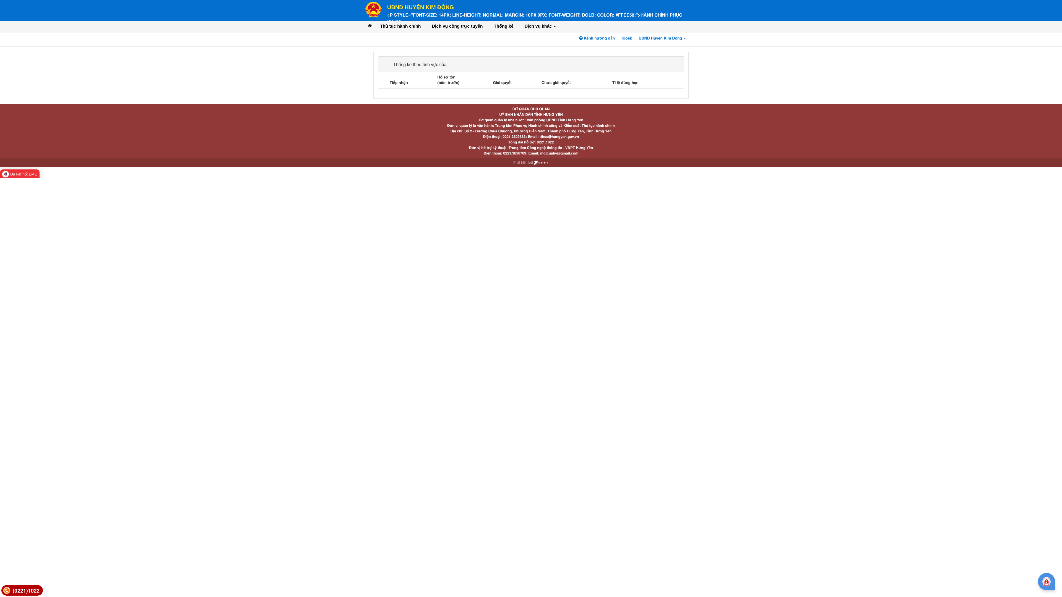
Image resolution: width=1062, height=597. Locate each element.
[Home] (369, 25)
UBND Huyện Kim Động (420, 7)
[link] (22, 590)
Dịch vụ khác (539, 26)
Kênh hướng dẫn (599, 38)
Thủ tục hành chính (400, 26)
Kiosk (626, 38)
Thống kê (504, 26)
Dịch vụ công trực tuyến (457, 26)
